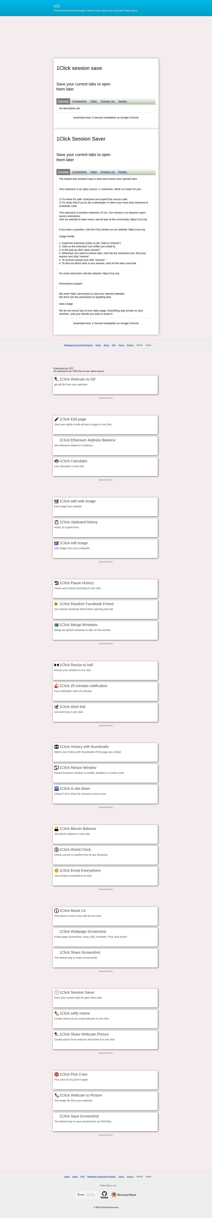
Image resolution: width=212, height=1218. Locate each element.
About (106, 345)
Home (98, 345)
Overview (63, 101)
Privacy (130, 345)
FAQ (114, 345)
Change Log (108, 101)
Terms (121, 345)
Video (93, 101)
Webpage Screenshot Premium (78, 345)
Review (122, 101)
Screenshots (79, 101)
